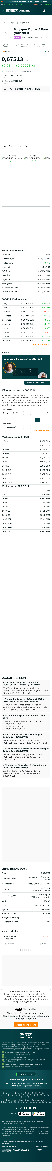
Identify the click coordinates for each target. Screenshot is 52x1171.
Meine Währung (7, 409)
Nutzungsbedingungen (41, 1102)
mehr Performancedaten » (41, 344)
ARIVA (18, 1123)
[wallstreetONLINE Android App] (38, 1115)
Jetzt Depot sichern (26, 1074)
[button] (21, 683)
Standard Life (10, 936)
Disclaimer (24, 1100)
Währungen (15, 23)
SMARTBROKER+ (36, 1064)
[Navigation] (3, 11)
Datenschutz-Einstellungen (14, 1102)
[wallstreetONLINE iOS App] (24, 1115)
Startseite (5, 23)
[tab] (26, 688)
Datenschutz (38, 1100)
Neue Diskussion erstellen (37, 383)
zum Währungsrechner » (42, 430)
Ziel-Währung (6, 423)
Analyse (25, 146)
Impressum (11, 1100)
